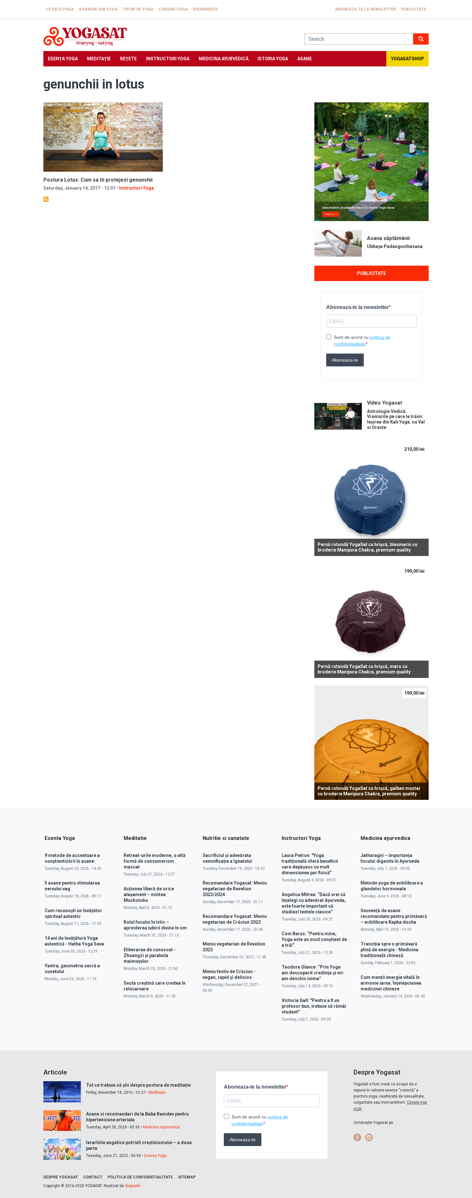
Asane (304, 58)
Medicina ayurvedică (224, 58)
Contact (92, 1177)
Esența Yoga (63, 58)
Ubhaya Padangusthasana (395, 246)
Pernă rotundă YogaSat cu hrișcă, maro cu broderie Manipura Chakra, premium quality (364, 669)
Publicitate (413, 9)
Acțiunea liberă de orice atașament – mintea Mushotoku (149, 894)
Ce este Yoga (60, 9)
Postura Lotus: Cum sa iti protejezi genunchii (98, 180)
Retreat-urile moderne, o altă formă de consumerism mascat (155, 861)
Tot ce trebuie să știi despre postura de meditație (138, 1085)
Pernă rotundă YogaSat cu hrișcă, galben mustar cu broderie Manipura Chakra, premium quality (369, 791)
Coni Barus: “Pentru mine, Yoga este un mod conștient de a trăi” (314, 939)
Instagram (369, 1137)
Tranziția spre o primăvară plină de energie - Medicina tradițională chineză (389, 949)
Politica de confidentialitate (140, 1177)
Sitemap (187, 1177)
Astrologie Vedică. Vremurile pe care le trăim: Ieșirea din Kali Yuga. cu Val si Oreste (396, 419)
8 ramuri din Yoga (98, 9)
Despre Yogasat (60, 1177)
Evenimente (205, 9)
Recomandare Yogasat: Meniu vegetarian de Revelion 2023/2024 (235, 888)
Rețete (128, 58)
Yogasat (167, 36)
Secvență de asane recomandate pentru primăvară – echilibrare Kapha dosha (394, 916)
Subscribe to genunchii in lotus (45, 199)
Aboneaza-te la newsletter (365, 9)
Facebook (357, 1137)
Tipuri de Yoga (138, 9)
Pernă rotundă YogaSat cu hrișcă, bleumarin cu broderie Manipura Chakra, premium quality (367, 547)
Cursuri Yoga (173, 9)
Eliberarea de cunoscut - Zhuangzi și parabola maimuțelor (150, 955)
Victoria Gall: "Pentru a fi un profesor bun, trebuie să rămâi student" (314, 1006)
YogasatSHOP (407, 58)
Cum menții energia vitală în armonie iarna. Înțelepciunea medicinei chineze (391, 983)
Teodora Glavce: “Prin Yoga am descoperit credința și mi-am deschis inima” (313, 972)
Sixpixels (132, 1186)
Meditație (99, 58)
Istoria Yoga (273, 58)
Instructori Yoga (167, 58)
